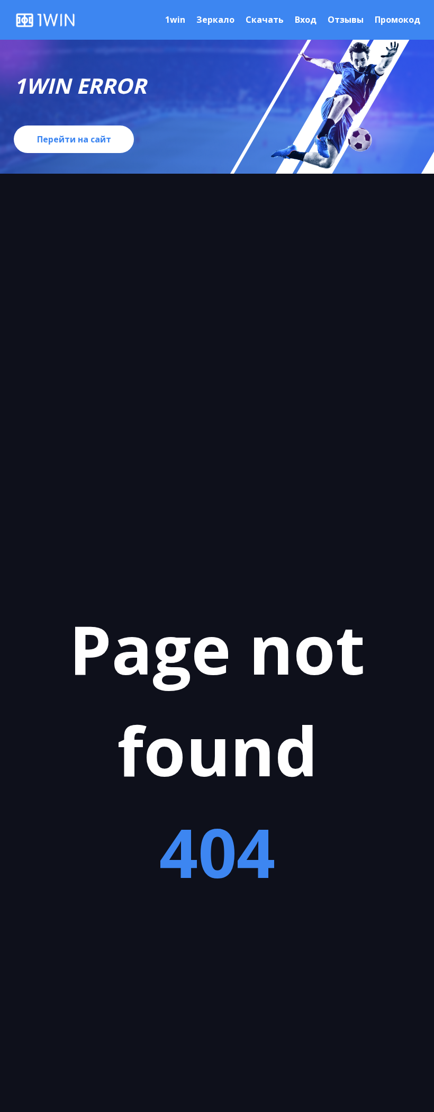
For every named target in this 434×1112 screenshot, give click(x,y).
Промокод (397, 19)
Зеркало (215, 19)
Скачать (265, 19)
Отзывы (346, 19)
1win (175, 19)
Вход (306, 19)
